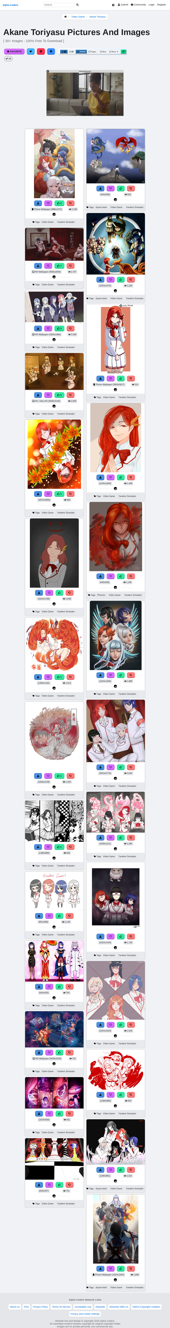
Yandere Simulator (66, 222)
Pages (93, 52)
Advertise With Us (118, 1307)
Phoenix (101, 595)
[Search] (77, 4)
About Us (15, 1307)
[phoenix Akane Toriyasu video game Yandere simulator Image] (115, 570)
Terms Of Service (61, 1307)
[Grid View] (64, 51)
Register (161, 4)
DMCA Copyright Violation (146, 1307)
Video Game (78, 16)
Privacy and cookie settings (85, 1314)
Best (104, 52)
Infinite (82, 52)
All (9, 58)
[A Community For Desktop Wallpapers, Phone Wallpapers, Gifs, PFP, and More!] (65, 16)
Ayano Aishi (101, 207)
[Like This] (59, 593)
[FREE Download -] (38, 203)
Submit (124, 4)
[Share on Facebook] (51, 51)
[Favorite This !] (48, 203)
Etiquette (100, 1307)
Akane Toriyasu (97, 16)
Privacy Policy (40, 1307)
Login (151, 4)
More (114, 52)
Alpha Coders (10, 5)
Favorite (15, 51)
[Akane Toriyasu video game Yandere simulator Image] (54, 488)
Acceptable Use (83, 1307)
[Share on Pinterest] (41, 51)
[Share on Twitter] (31, 51)
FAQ (26, 1307)
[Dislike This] (71, 203)
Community (139, 4)
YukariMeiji (63, 214)
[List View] (71, 51)
